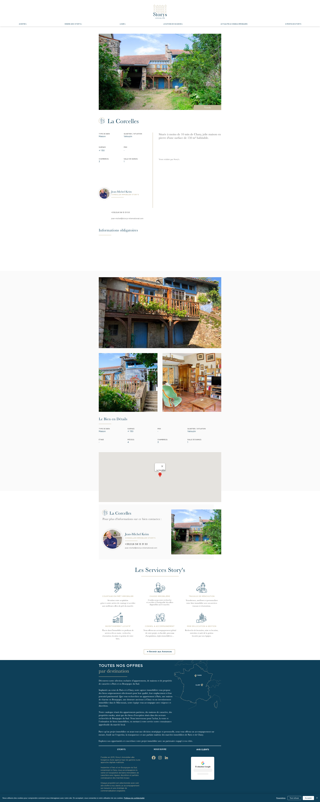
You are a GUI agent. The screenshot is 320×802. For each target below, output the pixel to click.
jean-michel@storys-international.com (127, 219)
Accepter (308, 798)
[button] (23, 24)
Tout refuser (294, 798)
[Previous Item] (103, 71)
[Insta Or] (160, 758)
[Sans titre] (166, 758)
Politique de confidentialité (134, 798)
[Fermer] (317, 798)
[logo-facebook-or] (154, 758)
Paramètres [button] (281, 798)
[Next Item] (216, 71)
